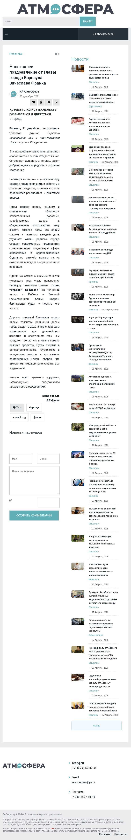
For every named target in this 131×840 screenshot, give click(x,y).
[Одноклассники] (41, 102)
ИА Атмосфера (65, 9)
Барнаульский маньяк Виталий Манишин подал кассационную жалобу (101, 274)
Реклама (104, 834)
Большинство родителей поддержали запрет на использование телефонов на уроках (103, 514)
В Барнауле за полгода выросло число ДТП (101, 251)
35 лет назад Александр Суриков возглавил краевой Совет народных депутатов (102, 300)
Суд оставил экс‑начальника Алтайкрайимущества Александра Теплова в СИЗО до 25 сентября (101, 352)
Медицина (94, 579)
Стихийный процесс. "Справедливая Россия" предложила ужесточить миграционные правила (102, 152)
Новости (80, 59)
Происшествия (96, 635)
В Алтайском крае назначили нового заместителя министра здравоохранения (101, 569)
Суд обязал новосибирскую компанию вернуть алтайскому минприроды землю (103, 681)
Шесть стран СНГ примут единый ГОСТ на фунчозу (102, 406)
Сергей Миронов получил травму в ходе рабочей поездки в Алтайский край (103, 707)
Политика (15, 53)
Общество (94, 82)
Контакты (120, 834)
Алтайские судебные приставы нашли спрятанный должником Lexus (102, 382)
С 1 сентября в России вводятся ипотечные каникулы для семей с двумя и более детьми (101, 175)
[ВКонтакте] (33, 102)
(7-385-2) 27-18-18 (83, 797)
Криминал (93, 282)
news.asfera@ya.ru (83, 782)
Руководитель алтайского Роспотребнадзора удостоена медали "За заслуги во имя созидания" (103, 653)
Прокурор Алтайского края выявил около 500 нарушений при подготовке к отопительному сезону (103, 597)
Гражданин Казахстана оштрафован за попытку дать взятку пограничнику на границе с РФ (102, 486)
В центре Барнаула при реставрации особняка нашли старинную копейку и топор (103, 323)
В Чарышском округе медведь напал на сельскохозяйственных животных (102, 542)
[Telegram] (48, 102)
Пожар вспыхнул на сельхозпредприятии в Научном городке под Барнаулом (101, 625)
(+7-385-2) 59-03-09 (84, 767)
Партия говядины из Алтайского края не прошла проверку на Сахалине (99, 124)
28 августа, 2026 (100, 87)
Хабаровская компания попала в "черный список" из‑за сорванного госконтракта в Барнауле (103, 203)
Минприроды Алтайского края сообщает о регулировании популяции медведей (102, 430)
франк (37, 417)
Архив (96, 725)
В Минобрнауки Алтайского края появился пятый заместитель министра (103, 98)
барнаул (34, 407)
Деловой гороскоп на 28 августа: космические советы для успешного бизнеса (102, 458)
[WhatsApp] (56, 102)
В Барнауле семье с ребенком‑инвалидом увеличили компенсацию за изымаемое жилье (103, 72)
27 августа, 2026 (100, 501)
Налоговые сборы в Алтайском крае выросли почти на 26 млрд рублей (103, 229)
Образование (95, 106)
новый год (19, 417)
